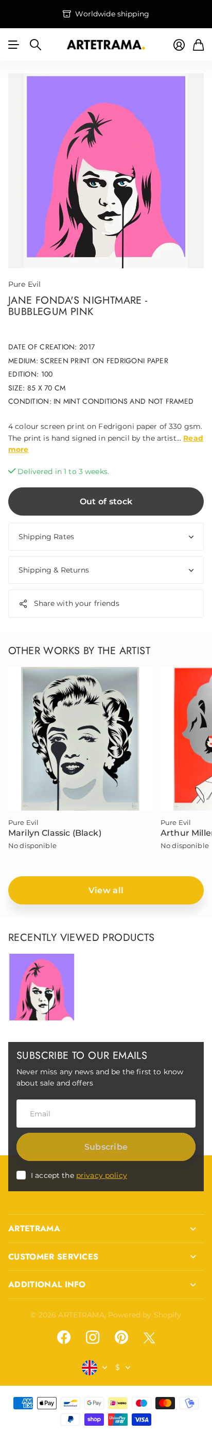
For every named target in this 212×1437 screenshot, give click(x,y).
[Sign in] (179, 45)
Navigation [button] (14, 44)
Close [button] (106, 1228)
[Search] (35, 44)
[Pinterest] (121, 1337)
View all (106, 890)
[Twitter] (149, 1337)
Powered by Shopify (145, 1315)
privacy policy (101, 1175)
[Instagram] (92, 1337)
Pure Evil (24, 284)
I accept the (79, 1175)
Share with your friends (76, 603)
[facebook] (63, 1337)
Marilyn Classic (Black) (54, 833)
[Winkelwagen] (198, 45)
